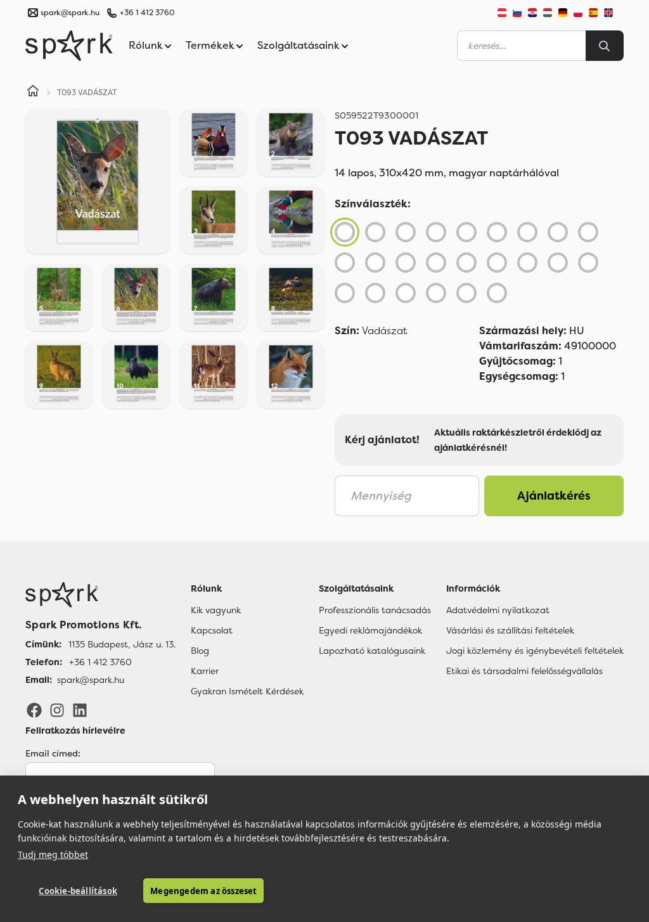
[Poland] (578, 13)
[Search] (605, 45)
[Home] (33, 92)
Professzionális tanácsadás (375, 610)
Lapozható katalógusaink (372, 650)
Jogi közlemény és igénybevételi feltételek (535, 650)
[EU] (613, 13)
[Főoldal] (100, 594)
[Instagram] (57, 709)
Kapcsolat (212, 630)
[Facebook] (34, 709)
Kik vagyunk (216, 610)
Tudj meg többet (53, 854)
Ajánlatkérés (554, 495)
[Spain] (593, 13)
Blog (200, 650)
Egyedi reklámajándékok (370, 630)
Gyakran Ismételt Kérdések (247, 691)
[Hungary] (548, 13)
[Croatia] (532, 13)
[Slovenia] (517, 13)
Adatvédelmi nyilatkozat (497, 610)
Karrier (205, 671)
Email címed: (52, 753)
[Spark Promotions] (69, 45)
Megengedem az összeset (203, 891)
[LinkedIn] (80, 709)
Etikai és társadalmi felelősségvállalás (524, 671)
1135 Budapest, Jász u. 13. (122, 644)
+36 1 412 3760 (147, 13)
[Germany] (563, 13)
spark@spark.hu (90, 679)
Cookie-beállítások (78, 891)
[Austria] (502, 13)
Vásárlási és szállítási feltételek (510, 630)
